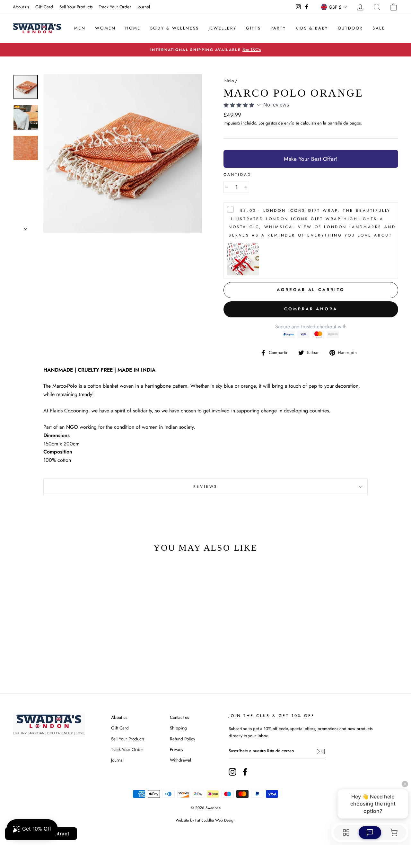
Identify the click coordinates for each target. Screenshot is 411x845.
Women (105, 28)
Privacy (176, 749)
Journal (143, 7)
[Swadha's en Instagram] (232, 772)
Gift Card (44, 7)
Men (80, 28)
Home (132, 28)
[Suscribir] (321, 751)
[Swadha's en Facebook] (245, 772)
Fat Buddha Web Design (215, 820)
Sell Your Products (75, 7)
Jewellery (222, 28)
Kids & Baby (311, 28)
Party (278, 28)
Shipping (178, 728)
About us (21, 7)
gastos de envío (280, 123)
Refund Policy (182, 739)
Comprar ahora (310, 309)
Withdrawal (180, 760)
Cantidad (237, 174)
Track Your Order (115, 7)
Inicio (228, 80)
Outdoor (350, 28)
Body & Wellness (174, 28)
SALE (378, 28)
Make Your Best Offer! (311, 159)
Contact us (179, 717)
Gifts (253, 28)
